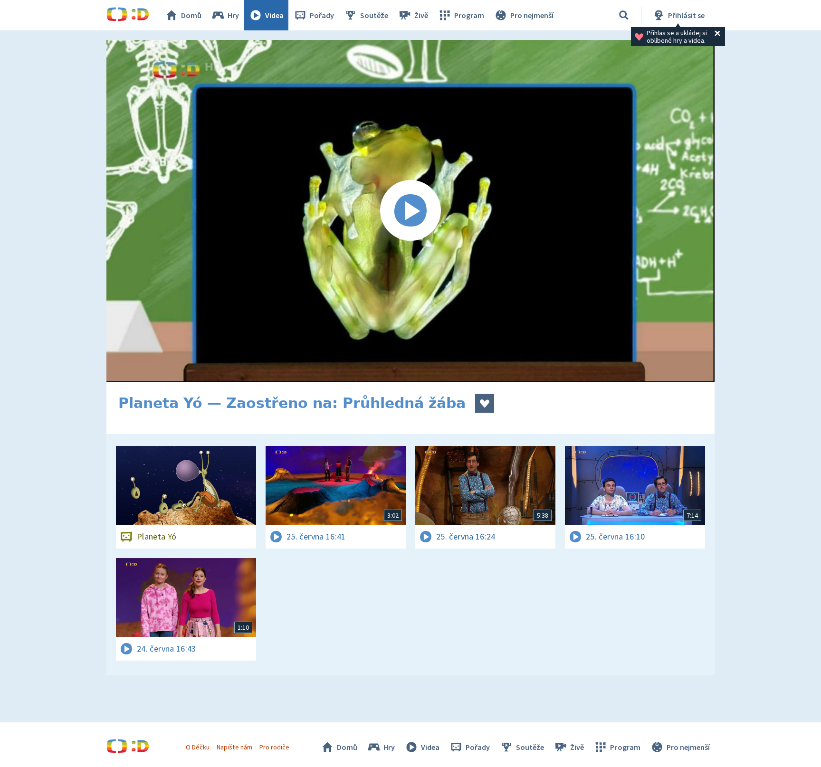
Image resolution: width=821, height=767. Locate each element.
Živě (421, 15)
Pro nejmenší (532, 15)
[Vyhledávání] (624, 15)
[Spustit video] (410, 211)
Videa (274, 15)
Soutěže (374, 15)
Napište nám (234, 747)
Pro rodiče (274, 747)
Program (469, 15)
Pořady (322, 15)
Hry (233, 15)
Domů (191, 15)
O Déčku (198, 747)
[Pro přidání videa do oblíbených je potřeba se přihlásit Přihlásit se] (484, 403)
